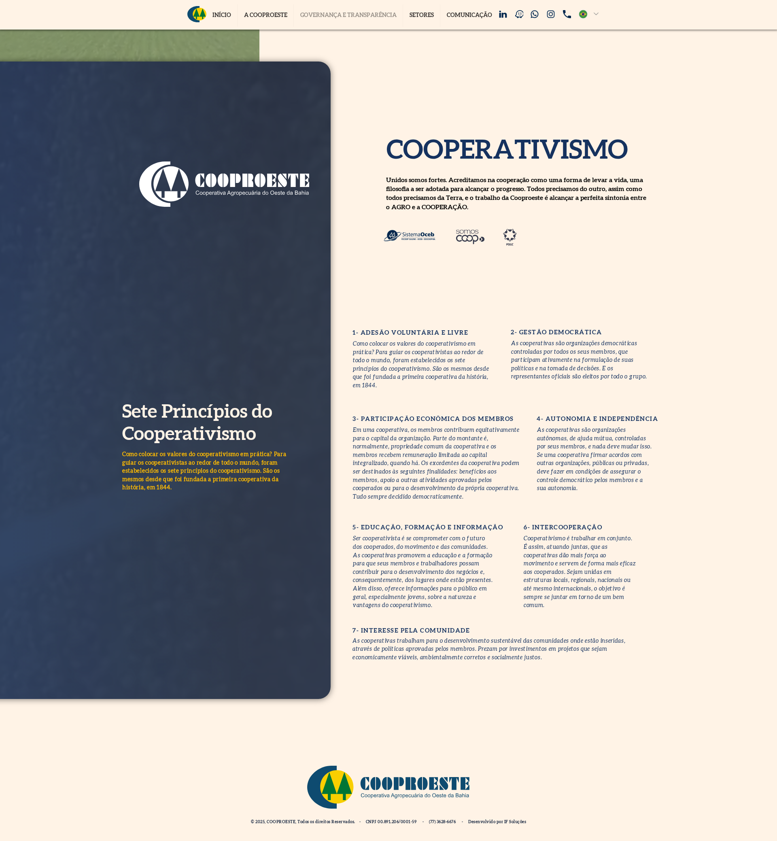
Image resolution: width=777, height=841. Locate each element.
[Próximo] (319, 380)
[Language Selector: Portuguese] (587, 14)
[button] (421, 15)
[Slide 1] (127, 686)
